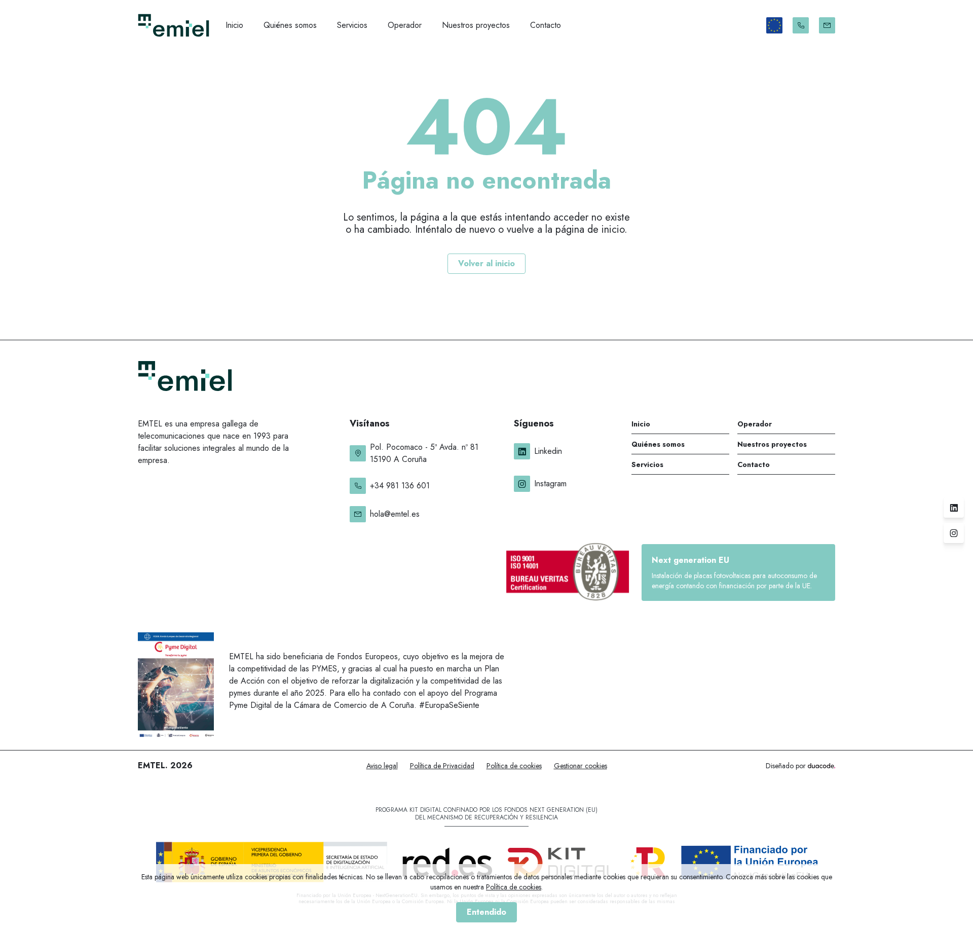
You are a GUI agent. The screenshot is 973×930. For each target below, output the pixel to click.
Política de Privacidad (442, 766)
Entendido (486, 912)
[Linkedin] (954, 507)
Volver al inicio (486, 263)
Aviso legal (382, 766)
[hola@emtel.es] (827, 25)
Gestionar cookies (580, 766)
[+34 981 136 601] (801, 25)
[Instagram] (954, 533)
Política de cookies (514, 766)
